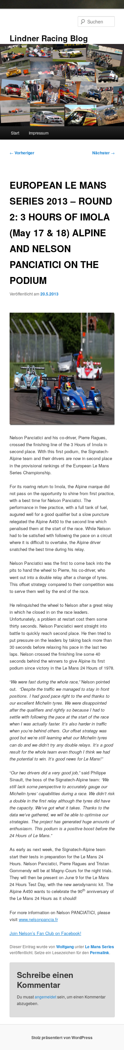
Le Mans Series (99, 947)
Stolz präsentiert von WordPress (62, 1037)
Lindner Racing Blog (49, 38)
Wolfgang (65, 947)
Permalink (99, 952)
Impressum (39, 133)
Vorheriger (22, 153)
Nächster (103, 153)
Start (15, 133)
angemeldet (45, 996)
